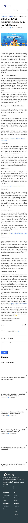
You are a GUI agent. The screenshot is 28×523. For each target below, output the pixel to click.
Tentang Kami (6, 495)
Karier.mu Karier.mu (5, 28)
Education (11, 16)
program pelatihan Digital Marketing (18, 303)
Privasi (5, 498)
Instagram (16, 508)
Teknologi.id (4, 16)
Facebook (16, 506)
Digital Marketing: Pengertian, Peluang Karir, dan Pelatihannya (21, 16)
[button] (1, 5)
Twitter (15, 511)
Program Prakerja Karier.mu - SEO (16, 186)
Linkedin (16, 514)
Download (5, 508)
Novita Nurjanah (5, 397)
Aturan (4, 500)
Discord (16, 517)
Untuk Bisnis (6, 506)
